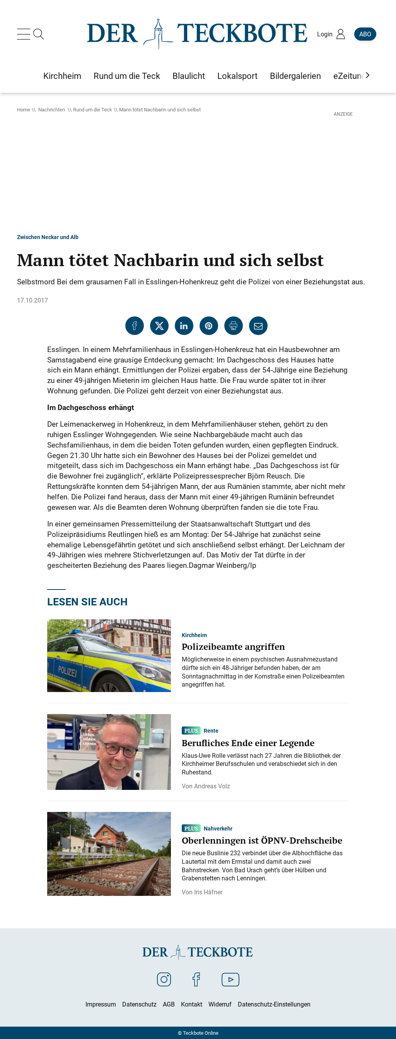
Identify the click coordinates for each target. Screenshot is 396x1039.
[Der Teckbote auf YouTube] (230, 979)
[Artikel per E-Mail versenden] (258, 325)
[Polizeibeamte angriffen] (109, 655)
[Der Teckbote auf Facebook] (196, 979)
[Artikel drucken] (233, 325)
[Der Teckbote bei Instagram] (164, 979)
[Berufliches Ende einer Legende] (109, 751)
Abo (365, 34)
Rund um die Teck (92, 109)
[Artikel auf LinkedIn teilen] (184, 325)
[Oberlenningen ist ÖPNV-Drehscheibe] (109, 853)
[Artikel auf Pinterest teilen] (209, 325)
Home (23, 109)
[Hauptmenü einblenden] (25, 34)
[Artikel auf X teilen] (159, 325)
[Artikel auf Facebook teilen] (134, 325)
